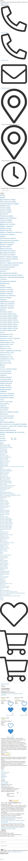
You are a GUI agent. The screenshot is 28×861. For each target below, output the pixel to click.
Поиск (2, 193)
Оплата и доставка (5, 772)
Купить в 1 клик (10, 715)
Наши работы (4, 773)
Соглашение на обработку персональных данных (12, 823)
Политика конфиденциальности (8, 819)
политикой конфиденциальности (15, 851)
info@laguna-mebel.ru (6, 88)
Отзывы (2, 777)
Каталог (2, 769)
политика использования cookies (8, 827)
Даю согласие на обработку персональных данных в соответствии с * (14, 851)
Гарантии (3, 775)
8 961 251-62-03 (4, 60)
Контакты (3, 779)
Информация (4, 776)
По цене (9, 693)
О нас (2, 770)
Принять (3, 830)
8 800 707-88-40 (4, 32)
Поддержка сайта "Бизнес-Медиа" (8, 816)
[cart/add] (12, 714)
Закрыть (2, 859)
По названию (4, 693)
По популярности (15, 693)
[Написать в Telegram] (14, 860)
